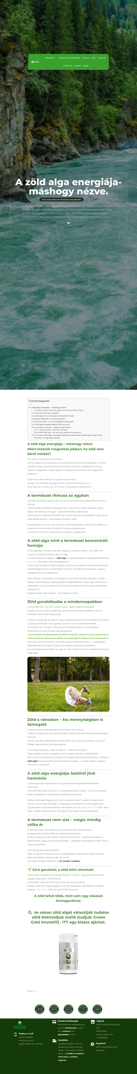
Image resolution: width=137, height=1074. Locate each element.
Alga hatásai (47, 199)
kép (36, 991)
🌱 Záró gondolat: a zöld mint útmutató (52, 430)
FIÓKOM (78, 66)
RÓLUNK (86, 58)
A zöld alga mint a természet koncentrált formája (54, 416)
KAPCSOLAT (67, 66)
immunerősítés (75, 199)
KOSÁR (85, 66)
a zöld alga (41, 889)
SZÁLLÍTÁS (102, 58)
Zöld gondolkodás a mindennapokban (49, 419)
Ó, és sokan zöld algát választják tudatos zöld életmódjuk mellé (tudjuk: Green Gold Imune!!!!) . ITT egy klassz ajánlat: (68, 436)
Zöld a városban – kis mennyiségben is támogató (54, 422)
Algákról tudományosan (69, 58)
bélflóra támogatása (61, 199)
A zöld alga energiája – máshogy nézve (48, 407)
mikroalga (33, 561)
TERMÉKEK (50, 58)
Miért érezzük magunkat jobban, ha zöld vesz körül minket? (60, 410)
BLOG (93, 58)
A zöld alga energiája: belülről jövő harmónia (52, 424)
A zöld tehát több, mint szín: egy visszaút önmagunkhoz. (59, 432)
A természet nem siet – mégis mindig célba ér (52, 427)
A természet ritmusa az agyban (46, 413)
